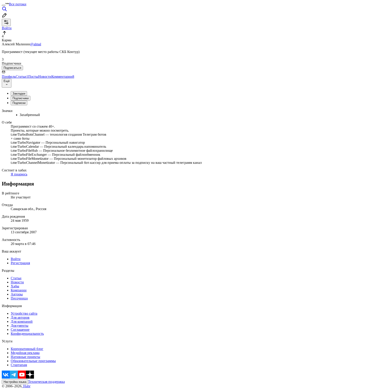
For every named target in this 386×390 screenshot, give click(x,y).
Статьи (22, 76)
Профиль (9, 76)
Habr (26, 386)
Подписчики (21, 98)
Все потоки (17, 4)
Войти (16, 259)
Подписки (19, 103)
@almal (35, 44)
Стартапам (19, 365)
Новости (44, 76)
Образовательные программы (33, 361)
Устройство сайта (24, 313)
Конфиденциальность (27, 333)
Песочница (19, 298)
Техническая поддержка (46, 382)
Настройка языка (15, 382)
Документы (19, 325)
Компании (19, 290)
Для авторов (20, 317)
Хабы (15, 286)
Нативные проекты (25, 357)
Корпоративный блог (27, 349)
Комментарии (62, 76)
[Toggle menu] (3, 5)
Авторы (17, 294)
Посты (33, 76)
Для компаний (22, 321)
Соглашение (20, 329)
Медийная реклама (25, 353)
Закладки (19, 93)
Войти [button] (7, 28)
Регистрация (20, 263)
